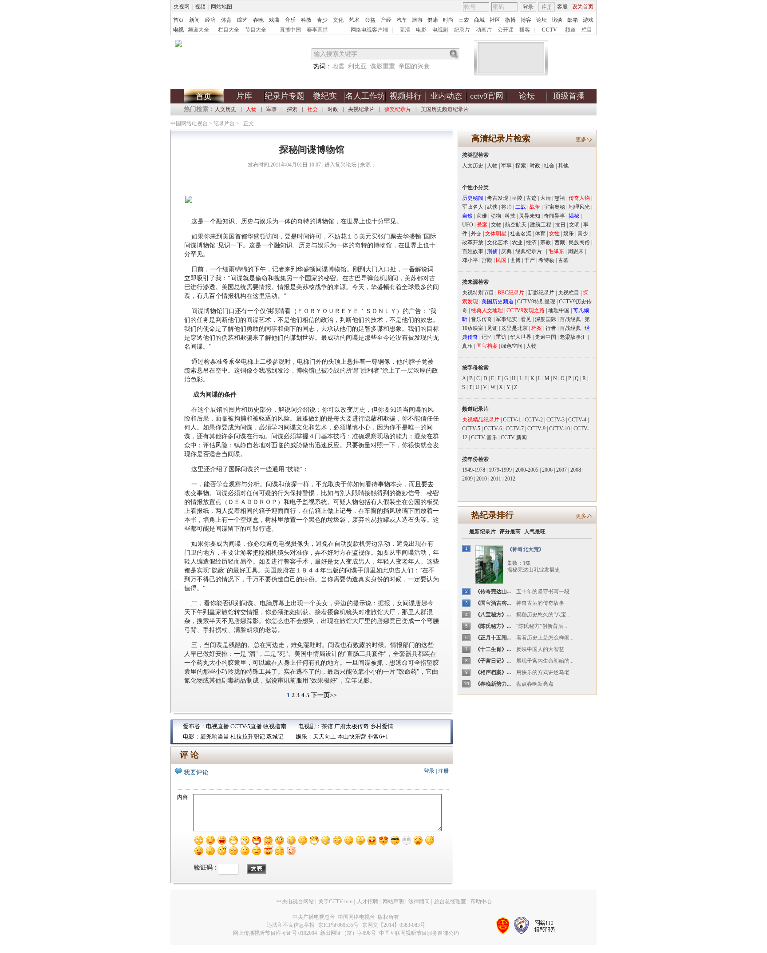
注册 (547, 7)
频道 (570, 30)
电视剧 (440, 30)
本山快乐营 (351, 736)
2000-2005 (526, 470)
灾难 (481, 216)
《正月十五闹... (493, 638)
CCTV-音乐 (484, 437)
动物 (495, 216)
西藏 (559, 242)
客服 (562, 7)
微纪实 (325, 95)
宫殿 (487, 260)
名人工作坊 (365, 95)
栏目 (586, 30)
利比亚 (357, 66)
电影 (421, 30)
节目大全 (255, 30)
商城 (479, 20)
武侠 (492, 207)
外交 (476, 233)
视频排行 (406, 95)
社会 (549, 166)
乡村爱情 (381, 726)
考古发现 (497, 198)
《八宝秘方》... (493, 615)
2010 (481, 479)
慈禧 (559, 198)
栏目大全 (228, 30)
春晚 (258, 20)
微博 (510, 20)
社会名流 (520, 233)
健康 (432, 20)
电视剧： (309, 726)
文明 (574, 225)
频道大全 (198, 30)
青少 (322, 20)
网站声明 (393, 901)
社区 (495, 20)
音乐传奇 (481, 319)
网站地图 (221, 7)
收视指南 (274, 726)
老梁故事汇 (573, 337)
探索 (292, 109)
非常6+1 (378, 736)
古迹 (531, 198)
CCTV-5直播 (246, 726)
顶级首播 (569, 95)
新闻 (194, 20)
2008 (575, 470)
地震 (338, 66)
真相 (467, 346)
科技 (510, 216)
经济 (210, 20)
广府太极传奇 (351, 726)
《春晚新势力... (493, 684)
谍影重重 (382, 66)
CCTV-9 (536, 428)
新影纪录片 (541, 293)
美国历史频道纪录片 (445, 109)
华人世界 (520, 337)
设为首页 (582, 7)
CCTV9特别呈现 (536, 301)
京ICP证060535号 (338, 925)
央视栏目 (568, 293)
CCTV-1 (512, 420)
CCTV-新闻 (514, 437)
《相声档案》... (493, 672)
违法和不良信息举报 (291, 925)
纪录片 (462, 30)
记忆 (487, 337)
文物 (496, 225)
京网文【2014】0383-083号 (393, 925)
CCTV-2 (534, 420)
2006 (547, 470)
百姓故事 (472, 251)
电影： (191, 736)
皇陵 (517, 198)
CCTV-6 (493, 428)
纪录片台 (224, 123)
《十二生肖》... (493, 649)
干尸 (529, 260)
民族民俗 (579, 242)
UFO (467, 225)
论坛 (541, 20)
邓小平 (470, 260)
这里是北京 (514, 328)
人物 (492, 166)
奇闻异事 (554, 216)
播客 (524, 30)
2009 (467, 479)
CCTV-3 (555, 420)
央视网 (182, 7)
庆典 (506, 251)
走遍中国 (545, 337)
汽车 (401, 20)
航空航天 (515, 225)
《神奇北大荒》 (525, 549)
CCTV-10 (559, 428)
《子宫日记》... (493, 661)
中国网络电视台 (189, 123)
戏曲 (274, 20)
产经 (386, 20)
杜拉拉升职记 (247, 736)
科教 (306, 20)
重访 (501, 337)
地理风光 (579, 207)
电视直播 (217, 726)
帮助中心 (481, 901)
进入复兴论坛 (340, 165)
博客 (526, 20)
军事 (271, 109)
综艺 (242, 20)
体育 (226, 20)
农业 (517, 242)
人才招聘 (367, 901)
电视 (178, 30)
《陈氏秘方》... (493, 626)
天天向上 (324, 736)
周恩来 (576, 251)
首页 (178, 20)
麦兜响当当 (214, 736)
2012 (510, 479)
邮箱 (572, 20)
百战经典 (570, 319)
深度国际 (545, 319)
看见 (526, 319)
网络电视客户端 (369, 30)
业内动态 (446, 95)
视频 (200, 7)
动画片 (484, 30)
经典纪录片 (530, 251)
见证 (492, 328)
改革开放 (472, 242)
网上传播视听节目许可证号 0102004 (275, 933)
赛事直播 (317, 30)
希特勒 (546, 260)
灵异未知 (529, 216)
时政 (333, 109)
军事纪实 (506, 319)
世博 (515, 260)
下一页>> (324, 695)
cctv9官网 (486, 95)
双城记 (275, 736)
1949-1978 (473, 470)
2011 (495, 479)
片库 (244, 95)
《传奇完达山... (493, 591)
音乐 (290, 20)
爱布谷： (194, 726)
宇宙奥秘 (554, 207)
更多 (581, 139)
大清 (545, 198)
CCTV (549, 30)
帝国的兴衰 (414, 66)
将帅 (506, 207)
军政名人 (472, 207)
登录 (528, 7)
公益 (370, 20)
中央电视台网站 (295, 901)
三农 (464, 20)
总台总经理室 (450, 901)
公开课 (506, 30)
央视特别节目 (478, 293)
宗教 (545, 242)
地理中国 (558, 310)
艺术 (354, 20)
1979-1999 (500, 470)
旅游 (417, 20)
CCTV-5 (471, 428)
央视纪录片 (361, 109)
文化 (338, 20)
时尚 (448, 20)
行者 (551, 328)
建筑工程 (540, 225)
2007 (561, 470)
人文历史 (225, 109)
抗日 (560, 225)
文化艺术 (497, 242)
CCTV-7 (515, 428)
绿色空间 (511, 346)
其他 (563, 166)
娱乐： (304, 736)
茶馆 (327, 726)
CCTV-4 (577, 420)
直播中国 (290, 30)
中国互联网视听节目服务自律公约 (419, 933)
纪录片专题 (284, 95)
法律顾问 (419, 901)
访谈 (557, 20)
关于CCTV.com (335, 901)
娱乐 (568, 233)
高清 (404, 30)
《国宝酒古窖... (493, 603)
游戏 (588, 20)
